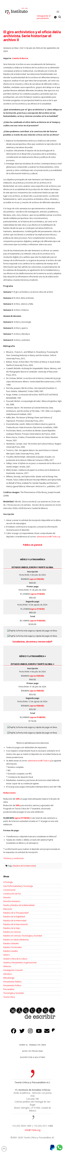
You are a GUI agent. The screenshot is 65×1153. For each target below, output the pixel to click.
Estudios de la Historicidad (24, 865)
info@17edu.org (32, 1130)
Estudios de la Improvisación (15, 924)
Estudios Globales (11, 943)
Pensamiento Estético (12, 981)
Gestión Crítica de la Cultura (15, 958)
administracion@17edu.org (48, 536)
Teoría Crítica (9, 997)
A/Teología (8, 882)
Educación (7, 909)
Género (6, 955)
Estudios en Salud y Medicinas (16, 939)
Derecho (7, 897)
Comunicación (9, 890)
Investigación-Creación (13, 970)
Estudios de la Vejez (11, 928)
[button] (58, 12)
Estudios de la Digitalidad (14, 916)
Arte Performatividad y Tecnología (18, 886)
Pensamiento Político (12, 985)
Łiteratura (7, 974)
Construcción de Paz (12, 893)
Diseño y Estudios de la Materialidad (18, 905)
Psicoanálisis (8, 989)
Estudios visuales (10, 951)
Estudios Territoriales (12, 947)
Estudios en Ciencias (12, 932)
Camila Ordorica (20, 58)
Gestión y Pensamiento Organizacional (19, 962)
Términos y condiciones (13, 858)
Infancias (7, 966)
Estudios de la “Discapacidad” (16, 913)
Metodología (8, 978)
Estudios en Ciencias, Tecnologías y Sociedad (22, 935)
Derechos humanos (11, 901)
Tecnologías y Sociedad (13, 993)
